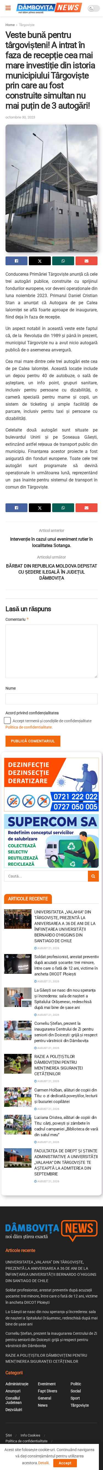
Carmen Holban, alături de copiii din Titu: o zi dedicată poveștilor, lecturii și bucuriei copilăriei (66, 1096)
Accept (65, 1463)
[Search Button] (93, 876)
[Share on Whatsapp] (63, 260)
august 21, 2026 (48, 948)
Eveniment (47, 1384)
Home (10, 25)
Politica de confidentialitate (28, 727)
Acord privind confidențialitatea (32, 713)
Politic (76, 1384)
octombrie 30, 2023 (20, 117)
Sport (75, 1398)
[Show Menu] (8, 8)
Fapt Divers (47, 1391)
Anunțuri (12, 1391)
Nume (10, 688)
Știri (8, 1435)
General (44, 1398)
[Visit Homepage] (49, 8)
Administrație (16, 1384)
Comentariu (17, 619)
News (43, 1405)
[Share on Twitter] (40, 260)
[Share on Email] (87, 260)
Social (76, 1391)
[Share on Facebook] (16, 260)
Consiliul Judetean (13, 1400)
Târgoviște (26, 25)
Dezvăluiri (13, 1409)
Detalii (43, 1463)
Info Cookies (30, 1435)
